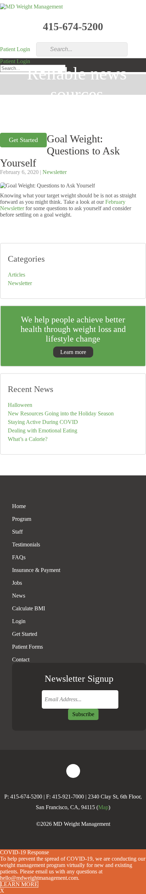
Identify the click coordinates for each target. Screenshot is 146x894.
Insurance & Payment (36, 570)
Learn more (73, 352)
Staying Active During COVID (43, 422)
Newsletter (55, 172)
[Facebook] (73, 771)
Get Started (24, 634)
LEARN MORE (19, 884)
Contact (20, 659)
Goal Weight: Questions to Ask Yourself (60, 151)
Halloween (20, 405)
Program (21, 519)
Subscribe (83, 714)
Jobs (17, 583)
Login (19, 621)
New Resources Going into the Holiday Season (61, 413)
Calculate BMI (28, 608)
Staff (17, 532)
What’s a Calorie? (27, 439)
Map (103, 807)
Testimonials (26, 544)
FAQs (19, 557)
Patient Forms (27, 647)
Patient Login (15, 49)
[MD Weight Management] (31, 7)
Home (19, 506)
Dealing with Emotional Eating (42, 430)
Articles (16, 275)
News (18, 596)
